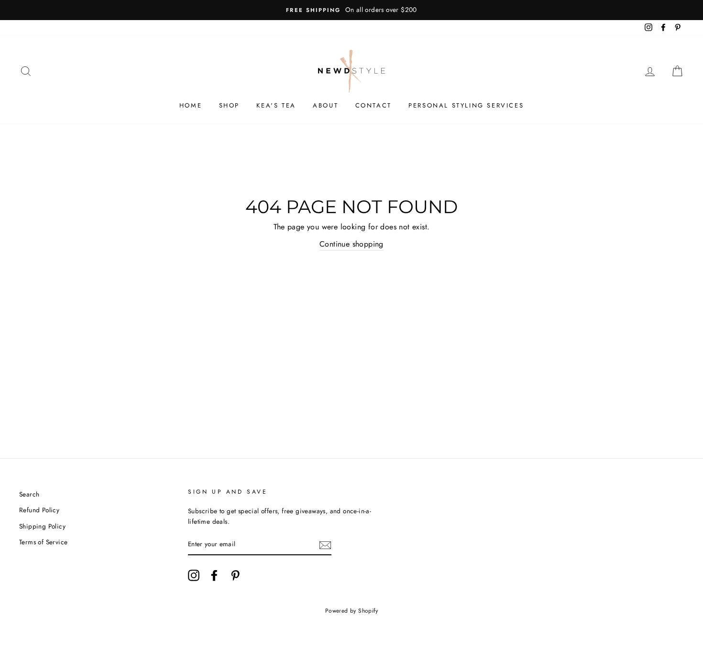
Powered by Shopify (351, 610)
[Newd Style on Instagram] (193, 575)
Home (190, 105)
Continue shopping (351, 243)
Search (29, 494)
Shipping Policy (42, 526)
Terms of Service (43, 542)
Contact (373, 105)
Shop (229, 105)
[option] (351, 10)
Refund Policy (39, 510)
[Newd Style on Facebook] (214, 575)
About (325, 105)
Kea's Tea (276, 105)
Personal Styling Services (466, 105)
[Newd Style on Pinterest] (235, 575)
